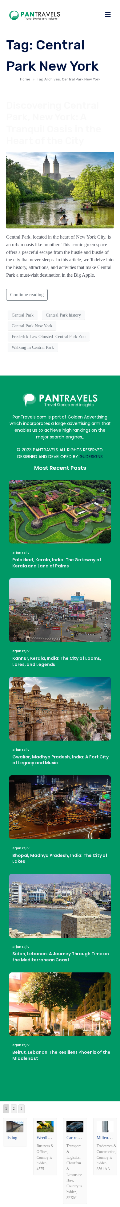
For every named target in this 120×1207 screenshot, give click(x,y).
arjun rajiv (21, 552)
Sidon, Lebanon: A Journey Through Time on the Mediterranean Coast (60, 957)
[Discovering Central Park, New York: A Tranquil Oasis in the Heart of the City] (60, 189)
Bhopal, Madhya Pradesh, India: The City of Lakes (59, 858)
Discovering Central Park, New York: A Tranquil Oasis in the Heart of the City (53, 122)
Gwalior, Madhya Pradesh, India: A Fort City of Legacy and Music (60, 760)
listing (11, 1137)
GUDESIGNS (91, 457)
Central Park (23, 315)
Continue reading (27, 294)
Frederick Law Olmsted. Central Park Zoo (49, 336)
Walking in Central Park (33, 347)
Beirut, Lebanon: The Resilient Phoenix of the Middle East (61, 1055)
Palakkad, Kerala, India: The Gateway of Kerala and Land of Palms (56, 563)
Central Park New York (32, 326)
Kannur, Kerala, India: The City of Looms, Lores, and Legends (56, 661)
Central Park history (63, 315)
